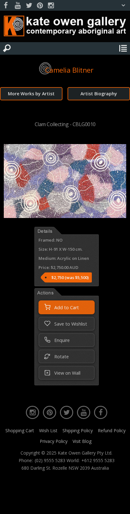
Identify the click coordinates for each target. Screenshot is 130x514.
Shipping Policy (77, 430)
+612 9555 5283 (98, 460)
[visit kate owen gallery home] (65, 27)
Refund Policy (112, 430)
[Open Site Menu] (123, 48)
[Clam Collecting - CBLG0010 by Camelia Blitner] (65, 216)
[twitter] (28, 5)
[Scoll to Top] (120, 504)
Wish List (48, 430)
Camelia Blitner (69, 70)
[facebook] (6, 5)
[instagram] (50, 5)
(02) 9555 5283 (50, 460)
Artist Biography (98, 94)
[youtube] (17, 5)
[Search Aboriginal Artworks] (7, 48)
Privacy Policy (54, 441)
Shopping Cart (19, 430)
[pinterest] (39, 5)
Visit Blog (82, 441)
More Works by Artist (31, 94)
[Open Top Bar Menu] (123, 5)
